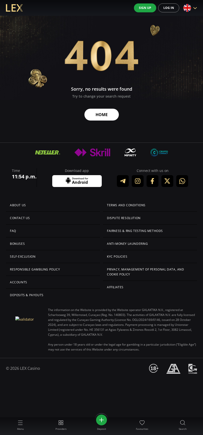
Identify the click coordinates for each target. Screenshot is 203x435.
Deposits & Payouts (27, 295)
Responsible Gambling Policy (35, 269)
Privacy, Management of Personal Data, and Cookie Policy (145, 271)
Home (102, 114)
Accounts (18, 282)
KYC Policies (117, 256)
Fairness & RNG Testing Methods (135, 231)
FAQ (13, 231)
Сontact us (20, 218)
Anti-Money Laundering (127, 244)
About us (18, 205)
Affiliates (115, 287)
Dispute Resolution (124, 218)
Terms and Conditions (126, 205)
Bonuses (17, 244)
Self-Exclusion (22, 256)
